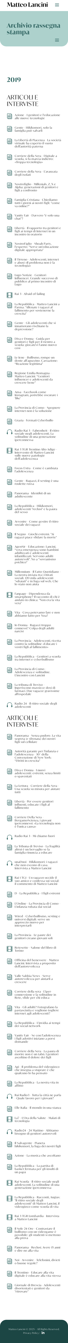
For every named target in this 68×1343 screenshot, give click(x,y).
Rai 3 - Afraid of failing (30, 294)
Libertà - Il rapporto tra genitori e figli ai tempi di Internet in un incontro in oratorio (38, 231)
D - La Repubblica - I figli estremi (37, 893)
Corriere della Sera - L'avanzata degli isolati (36, 173)
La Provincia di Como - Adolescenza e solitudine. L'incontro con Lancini (32, 672)
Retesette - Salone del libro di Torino (35, 949)
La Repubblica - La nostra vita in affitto (37, 1083)
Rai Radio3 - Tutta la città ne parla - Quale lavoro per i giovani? (38, 1096)
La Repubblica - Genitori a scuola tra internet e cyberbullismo (38, 658)
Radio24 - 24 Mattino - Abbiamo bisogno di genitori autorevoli (37, 1131)
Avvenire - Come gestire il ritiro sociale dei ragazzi (37, 523)
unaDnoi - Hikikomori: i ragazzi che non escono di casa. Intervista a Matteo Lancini (36, 865)
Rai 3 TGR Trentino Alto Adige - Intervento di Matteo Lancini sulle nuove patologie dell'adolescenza (36, 454)
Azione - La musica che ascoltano (38, 1155)
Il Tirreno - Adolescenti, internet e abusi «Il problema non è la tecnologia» (37, 262)
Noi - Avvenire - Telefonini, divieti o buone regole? (37, 1261)
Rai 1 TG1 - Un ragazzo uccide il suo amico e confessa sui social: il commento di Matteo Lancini (37, 881)
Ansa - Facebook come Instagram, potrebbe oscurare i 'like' (36, 395)
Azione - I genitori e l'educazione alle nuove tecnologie (37, 116)
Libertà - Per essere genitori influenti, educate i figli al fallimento (34, 804)
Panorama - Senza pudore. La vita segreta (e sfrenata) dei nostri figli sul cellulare (38, 739)
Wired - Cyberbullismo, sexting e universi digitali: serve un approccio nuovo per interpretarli (37, 920)
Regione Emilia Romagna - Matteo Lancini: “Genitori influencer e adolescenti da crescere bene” (34, 377)
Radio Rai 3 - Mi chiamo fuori (35, 836)
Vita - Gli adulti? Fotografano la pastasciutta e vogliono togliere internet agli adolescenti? (37, 1010)
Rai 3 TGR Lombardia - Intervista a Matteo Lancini (37, 1217)
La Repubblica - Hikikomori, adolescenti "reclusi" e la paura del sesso (36, 509)
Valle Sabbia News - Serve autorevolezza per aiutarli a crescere (34, 979)
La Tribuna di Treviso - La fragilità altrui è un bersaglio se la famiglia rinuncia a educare (37, 849)
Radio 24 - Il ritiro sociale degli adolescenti (36, 705)
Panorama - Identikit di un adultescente (33, 494)
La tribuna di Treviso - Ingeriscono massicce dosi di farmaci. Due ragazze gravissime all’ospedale (37, 689)
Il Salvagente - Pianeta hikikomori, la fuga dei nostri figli (38, 1144)
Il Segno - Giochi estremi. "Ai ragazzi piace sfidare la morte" (36, 535)
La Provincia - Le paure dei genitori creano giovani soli (34, 936)
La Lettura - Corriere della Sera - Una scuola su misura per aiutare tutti (37, 789)
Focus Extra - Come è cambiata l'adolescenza (36, 469)
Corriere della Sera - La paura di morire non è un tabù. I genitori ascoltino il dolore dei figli (37, 1054)
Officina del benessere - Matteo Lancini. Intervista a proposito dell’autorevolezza (37, 963)
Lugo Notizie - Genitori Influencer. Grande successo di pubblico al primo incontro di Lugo (36, 279)
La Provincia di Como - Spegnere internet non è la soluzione (37, 409)
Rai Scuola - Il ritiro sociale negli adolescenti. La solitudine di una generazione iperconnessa (37, 1185)
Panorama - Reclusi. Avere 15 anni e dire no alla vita (37, 1248)
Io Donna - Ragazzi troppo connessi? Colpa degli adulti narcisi (34, 628)
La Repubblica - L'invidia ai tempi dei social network (37, 1024)
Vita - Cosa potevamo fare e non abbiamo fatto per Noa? (37, 613)
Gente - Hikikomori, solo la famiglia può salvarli (33, 129)
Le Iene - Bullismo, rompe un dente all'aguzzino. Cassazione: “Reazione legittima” (36, 361)
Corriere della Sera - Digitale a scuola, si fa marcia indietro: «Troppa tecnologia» (36, 159)
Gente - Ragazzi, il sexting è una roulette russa (37, 482)
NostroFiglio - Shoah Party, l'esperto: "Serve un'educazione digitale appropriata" (37, 247)
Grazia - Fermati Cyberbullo (34, 420)
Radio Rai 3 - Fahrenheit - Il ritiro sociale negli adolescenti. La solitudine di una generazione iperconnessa (37, 435)
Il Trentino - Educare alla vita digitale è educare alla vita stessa (38, 1274)
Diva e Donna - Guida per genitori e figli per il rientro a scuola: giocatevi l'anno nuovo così (36, 343)
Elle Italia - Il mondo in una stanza (38, 1108)
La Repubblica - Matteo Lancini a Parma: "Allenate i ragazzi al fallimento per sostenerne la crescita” (37, 308)
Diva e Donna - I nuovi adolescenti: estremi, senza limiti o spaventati (38, 773)
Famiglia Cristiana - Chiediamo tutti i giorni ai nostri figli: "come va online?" (37, 203)
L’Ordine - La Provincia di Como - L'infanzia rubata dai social (37, 905)
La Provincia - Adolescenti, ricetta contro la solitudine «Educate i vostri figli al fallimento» (38, 644)
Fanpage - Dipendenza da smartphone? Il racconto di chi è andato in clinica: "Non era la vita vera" (37, 598)
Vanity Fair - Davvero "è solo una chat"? (37, 216)
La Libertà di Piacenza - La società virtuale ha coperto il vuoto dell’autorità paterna (38, 143)
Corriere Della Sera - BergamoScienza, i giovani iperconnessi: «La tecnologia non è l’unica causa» (37, 821)
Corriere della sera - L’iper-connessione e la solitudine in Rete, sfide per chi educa (35, 995)
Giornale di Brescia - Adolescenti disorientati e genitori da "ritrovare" (37, 1288)
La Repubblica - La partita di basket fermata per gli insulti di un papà (36, 1169)
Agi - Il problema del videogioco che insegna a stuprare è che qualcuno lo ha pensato (37, 1070)
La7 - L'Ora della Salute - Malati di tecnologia (37, 1119)
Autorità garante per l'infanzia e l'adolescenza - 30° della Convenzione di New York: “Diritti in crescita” (37, 755)
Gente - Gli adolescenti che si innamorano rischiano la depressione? (35, 326)
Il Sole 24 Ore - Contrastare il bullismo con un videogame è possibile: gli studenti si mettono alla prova (38, 1233)
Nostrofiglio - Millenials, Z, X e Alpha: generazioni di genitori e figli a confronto (36, 187)
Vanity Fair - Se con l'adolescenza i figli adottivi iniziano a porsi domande (38, 1038)
